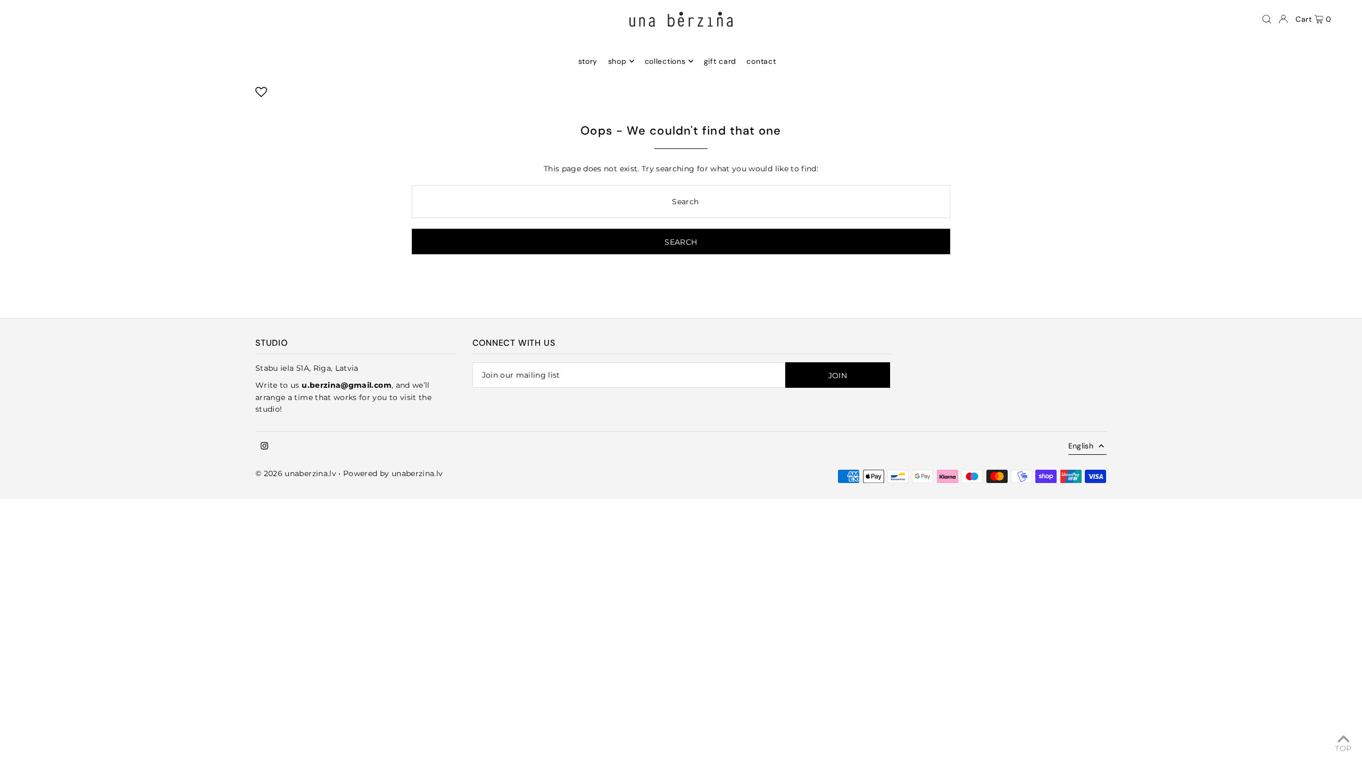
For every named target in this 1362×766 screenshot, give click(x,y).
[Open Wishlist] (261, 95)
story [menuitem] (588, 61)
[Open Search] (1267, 19)
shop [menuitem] (617, 61)
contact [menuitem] (761, 61)
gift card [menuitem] (720, 61)
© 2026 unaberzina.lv (295, 473)
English (1080, 446)
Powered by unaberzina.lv (393, 473)
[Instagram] (264, 446)
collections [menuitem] (665, 61)
